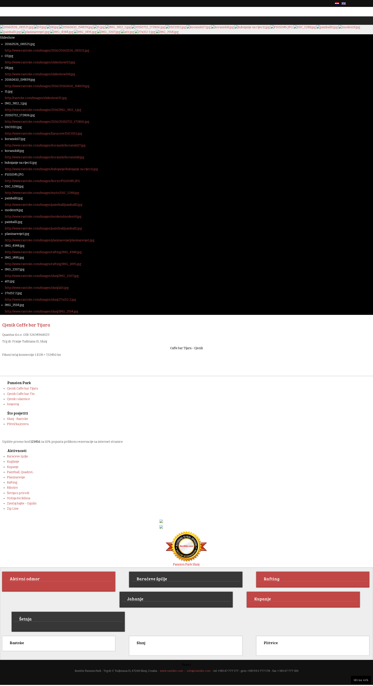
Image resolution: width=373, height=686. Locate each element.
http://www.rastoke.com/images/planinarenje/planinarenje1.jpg (49, 240)
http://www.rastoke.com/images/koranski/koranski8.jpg (44, 157)
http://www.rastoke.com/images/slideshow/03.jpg (40, 62)
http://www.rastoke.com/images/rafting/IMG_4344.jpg (43, 252)
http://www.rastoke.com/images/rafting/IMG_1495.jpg (43, 264)
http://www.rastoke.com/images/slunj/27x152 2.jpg (40, 299)
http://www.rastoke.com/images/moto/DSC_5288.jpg (42, 193)
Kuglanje (13, 461)
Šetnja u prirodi (18, 493)
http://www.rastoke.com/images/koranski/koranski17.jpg (45, 145)
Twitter (361, 3)
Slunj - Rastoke (17, 419)
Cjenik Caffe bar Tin (21, 394)
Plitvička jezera (17, 424)
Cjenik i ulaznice (18, 399)
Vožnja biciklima (18, 498)
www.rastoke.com (171, 670)
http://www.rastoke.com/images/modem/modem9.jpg (43, 216)
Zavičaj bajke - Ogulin (21, 503)
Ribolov (12, 488)
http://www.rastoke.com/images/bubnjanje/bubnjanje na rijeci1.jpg (51, 169)
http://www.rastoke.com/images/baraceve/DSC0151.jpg (43, 133)
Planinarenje (16, 477)
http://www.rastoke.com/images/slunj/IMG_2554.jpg (41, 311)
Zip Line (13, 508)
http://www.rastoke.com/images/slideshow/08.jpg (40, 74)
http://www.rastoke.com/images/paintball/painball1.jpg (43, 228)
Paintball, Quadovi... (20, 472)
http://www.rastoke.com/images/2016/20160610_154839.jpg (47, 86)
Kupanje (13, 467)
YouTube (368, 3)
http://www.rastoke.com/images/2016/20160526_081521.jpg (47, 50)
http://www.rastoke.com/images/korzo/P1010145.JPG (42, 181)
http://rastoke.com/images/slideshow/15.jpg (36, 98)
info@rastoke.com (198, 670)
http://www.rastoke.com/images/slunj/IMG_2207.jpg (42, 276)
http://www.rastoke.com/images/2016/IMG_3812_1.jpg (43, 110)
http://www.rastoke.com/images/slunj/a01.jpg (37, 288)
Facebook (353, 3)
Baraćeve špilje (17, 456)
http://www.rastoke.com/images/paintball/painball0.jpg (43, 205)
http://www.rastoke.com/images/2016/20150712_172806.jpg (47, 122)
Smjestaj (13, 404)
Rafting (12, 482)
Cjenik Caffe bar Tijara (22, 388)
